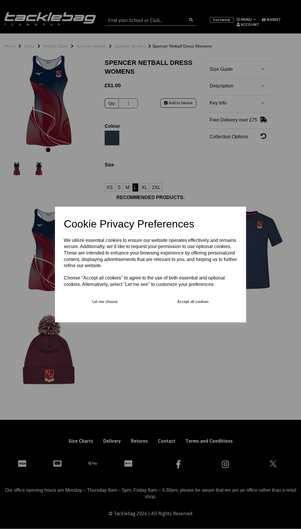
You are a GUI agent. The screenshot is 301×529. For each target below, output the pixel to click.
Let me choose (105, 301)
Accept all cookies (193, 301)
